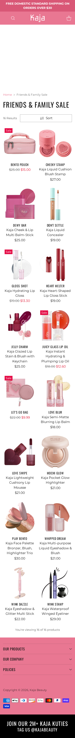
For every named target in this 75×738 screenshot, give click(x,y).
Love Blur (55, 412)
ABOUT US (45, 85)
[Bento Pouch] (19, 143)
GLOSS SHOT (20, 286)
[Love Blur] (55, 391)
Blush (29, 61)
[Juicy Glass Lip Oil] (55, 325)
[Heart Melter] (55, 264)
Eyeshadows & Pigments (20, 32)
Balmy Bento (36, 46)
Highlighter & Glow (15, 66)
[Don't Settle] (55, 204)
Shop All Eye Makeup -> (19, 42)
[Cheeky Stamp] (55, 143)
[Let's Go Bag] (19, 391)
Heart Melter (32, 51)
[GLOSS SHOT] (19, 264)
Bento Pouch (20, 164)
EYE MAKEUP (36, 27)
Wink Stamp (55, 604)
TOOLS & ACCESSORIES (19, 76)
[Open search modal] (13, 18)
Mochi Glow (55, 473)
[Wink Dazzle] (19, 583)
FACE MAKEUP (30, 56)
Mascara (24, 37)
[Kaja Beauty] (37, 18)
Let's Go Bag (19, 412)
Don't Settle (55, 225)
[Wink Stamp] (55, 583)
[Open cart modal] (69, 18)
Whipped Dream (55, 538)
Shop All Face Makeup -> (20, 71)
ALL (17, 27)
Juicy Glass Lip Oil (55, 346)
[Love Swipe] (19, 451)
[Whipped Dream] (55, 517)
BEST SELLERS (11, 81)
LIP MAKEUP (10, 46)
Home (7, 94)
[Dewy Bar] (19, 204)
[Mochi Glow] (55, 451)
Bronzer (45, 61)
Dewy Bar (19, 225)
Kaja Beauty (38, 690)
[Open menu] (5, 18)
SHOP (5, 27)
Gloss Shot (8, 51)
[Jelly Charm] (19, 325)
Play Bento (19, 538)
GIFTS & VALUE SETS (16, 85)
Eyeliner (6, 37)
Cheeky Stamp (55, 164)
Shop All (6, 56)
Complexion (10, 61)
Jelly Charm (19, 346)
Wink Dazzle (19, 604)
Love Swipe (19, 473)
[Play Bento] (19, 517)
